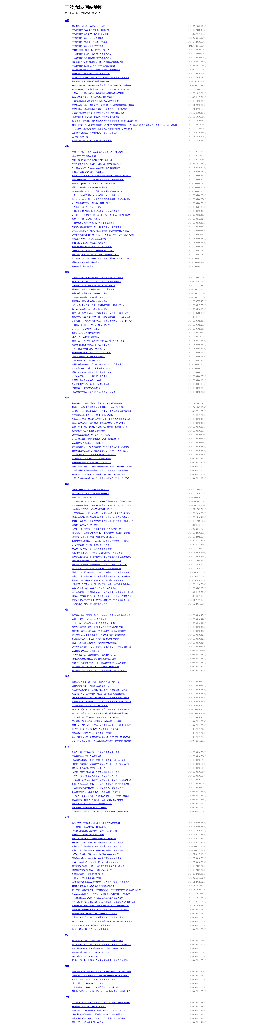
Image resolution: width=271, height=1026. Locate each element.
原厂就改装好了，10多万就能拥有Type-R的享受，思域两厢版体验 (100, 447)
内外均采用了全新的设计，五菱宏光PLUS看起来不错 (95, 987)
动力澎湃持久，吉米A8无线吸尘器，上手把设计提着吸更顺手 (99, 694)
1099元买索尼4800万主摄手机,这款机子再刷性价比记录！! (97, 168)
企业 (67, 817)
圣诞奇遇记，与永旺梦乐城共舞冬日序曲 (90, 604)
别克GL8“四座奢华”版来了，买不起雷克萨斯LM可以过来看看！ (100, 663)
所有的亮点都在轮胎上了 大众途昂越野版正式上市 (94, 659)
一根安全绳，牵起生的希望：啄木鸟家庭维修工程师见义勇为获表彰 (101, 576)
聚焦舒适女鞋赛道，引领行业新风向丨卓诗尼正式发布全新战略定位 (101, 557)
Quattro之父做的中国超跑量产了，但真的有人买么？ (95, 655)
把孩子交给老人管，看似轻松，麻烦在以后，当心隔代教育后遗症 (100, 784)
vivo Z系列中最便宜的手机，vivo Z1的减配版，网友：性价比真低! (101, 215)
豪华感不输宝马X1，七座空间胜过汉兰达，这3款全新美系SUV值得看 (102, 467)
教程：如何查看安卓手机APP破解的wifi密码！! (92, 160)
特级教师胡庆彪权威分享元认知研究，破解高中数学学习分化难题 (100, 541)
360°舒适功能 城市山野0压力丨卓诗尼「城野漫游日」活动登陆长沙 (101, 501)
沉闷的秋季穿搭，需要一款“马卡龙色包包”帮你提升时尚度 (97, 627)
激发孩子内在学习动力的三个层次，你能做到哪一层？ (95, 772)
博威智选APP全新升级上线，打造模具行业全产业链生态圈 (97, 62)
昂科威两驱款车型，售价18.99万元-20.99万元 (91, 463)
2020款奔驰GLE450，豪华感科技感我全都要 (91, 925)
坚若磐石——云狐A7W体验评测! (86, 388)
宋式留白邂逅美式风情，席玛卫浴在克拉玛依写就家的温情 (97, 898)
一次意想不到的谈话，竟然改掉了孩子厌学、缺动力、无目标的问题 (101, 780)
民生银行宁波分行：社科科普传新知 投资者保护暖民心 (96, 70)
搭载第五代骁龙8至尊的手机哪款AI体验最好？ (92, 870)
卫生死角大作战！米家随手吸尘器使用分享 (91, 686)
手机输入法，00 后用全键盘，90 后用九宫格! (91, 325)
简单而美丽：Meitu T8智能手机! (86, 361)
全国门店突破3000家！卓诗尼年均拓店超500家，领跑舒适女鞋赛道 (101, 513)
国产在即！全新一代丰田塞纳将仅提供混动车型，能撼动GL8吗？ (100, 910)
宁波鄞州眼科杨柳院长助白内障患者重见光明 (92, 58)
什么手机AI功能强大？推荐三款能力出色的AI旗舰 (94, 839)
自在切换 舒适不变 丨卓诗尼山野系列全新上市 (92, 509)
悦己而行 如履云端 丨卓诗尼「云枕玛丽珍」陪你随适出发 (97, 553)
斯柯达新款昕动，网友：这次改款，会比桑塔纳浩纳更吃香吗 (98, 1018)
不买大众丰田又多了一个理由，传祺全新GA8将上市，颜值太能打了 (101, 725)
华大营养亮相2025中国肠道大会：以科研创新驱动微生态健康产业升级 (102, 592)
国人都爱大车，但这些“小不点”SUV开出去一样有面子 (95, 667)
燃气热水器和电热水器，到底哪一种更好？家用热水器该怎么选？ (100, 698)
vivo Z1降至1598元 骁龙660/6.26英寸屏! (89, 349)
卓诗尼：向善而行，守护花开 (85, 525)
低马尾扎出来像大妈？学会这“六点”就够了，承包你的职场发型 (99, 631)
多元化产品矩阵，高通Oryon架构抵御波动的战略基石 (95, 854)
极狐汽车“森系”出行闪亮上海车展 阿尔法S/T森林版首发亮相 (98, 407)
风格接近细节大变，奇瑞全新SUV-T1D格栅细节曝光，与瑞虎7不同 (101, 991)
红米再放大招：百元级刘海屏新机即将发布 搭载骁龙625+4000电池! (101, 258)
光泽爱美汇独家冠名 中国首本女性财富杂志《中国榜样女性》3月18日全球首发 (106, 890)
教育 (67, 746)
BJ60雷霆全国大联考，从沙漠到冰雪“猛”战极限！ (93, 415)
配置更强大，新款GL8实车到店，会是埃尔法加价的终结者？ (98, 800)
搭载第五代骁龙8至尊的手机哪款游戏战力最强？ (93, 289)
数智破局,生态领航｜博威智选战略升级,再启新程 (93, 97)
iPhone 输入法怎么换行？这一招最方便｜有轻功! (93, 251)
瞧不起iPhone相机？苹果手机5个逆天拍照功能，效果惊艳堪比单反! (101, 176)
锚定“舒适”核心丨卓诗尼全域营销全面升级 (90, 494)
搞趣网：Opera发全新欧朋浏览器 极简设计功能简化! (95, 184)
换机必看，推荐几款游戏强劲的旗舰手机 (90, 293)
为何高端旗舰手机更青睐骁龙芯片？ (88, 297)
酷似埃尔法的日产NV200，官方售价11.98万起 (92, 733)
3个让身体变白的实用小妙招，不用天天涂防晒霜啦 (94, 623)
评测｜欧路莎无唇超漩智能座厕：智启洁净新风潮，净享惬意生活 (100, 709)
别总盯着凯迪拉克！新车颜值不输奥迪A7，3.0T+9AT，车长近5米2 (101, 737)
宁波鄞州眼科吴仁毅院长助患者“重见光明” (90, 34)
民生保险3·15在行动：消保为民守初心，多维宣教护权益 (96, 569)
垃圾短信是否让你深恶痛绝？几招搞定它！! (91, 345)
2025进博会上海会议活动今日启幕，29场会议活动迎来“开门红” (99, 109)
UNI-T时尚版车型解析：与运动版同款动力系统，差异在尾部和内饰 (101, 741)
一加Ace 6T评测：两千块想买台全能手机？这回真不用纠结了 (98, 843)
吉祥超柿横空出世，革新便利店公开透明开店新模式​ (94, 133)
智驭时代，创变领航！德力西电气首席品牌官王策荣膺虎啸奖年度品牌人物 (104, 121)
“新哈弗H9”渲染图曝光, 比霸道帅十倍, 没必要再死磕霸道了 (98, 1014)
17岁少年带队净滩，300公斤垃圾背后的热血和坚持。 (95, 588)
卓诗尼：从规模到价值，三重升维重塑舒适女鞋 (92, 549)
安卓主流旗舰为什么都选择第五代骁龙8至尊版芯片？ (95, 862)
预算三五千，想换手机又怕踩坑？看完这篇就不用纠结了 (96, 846)
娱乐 (67, 484)
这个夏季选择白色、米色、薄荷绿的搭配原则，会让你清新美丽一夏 (101, 647)
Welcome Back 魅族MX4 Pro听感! (86, 329)
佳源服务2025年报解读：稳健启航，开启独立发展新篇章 (96, 561)
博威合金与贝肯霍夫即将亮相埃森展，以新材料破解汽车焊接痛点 (100, 517)
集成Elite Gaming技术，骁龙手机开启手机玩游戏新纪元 (96, 823)
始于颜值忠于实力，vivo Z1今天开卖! (88, 357)
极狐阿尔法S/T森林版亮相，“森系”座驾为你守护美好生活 (97, 403)
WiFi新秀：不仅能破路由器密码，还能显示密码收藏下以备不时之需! (102, 321)
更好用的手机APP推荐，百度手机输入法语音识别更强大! (97, 191)
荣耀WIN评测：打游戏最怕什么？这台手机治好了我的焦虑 (97, 278)
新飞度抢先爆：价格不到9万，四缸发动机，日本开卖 (95, 729)
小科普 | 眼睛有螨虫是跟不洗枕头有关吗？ (90, 50)
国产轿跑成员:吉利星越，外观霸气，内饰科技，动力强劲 (97, 721)
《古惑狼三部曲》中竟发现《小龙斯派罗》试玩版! (94, 392)
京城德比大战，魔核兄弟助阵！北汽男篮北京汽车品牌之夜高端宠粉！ (102, 411)
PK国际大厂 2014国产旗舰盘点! (86, 337)
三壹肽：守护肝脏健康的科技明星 (87, 878)
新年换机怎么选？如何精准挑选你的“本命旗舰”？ (93, 286)
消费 (67, 997)
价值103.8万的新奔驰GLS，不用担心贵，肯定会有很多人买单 (99, 474)
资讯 (67, 20)
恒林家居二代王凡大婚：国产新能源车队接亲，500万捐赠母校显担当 (102, 584)
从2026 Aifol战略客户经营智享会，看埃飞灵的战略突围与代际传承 (101, 894)
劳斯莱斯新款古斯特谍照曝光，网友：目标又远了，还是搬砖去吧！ (101, 470)
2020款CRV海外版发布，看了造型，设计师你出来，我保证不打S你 (101, 1003)
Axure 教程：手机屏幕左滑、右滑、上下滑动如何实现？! (97, 164)
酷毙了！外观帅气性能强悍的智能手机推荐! (91, 187)
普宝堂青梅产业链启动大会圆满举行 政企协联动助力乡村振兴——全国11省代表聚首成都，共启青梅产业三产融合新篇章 (124, 125)
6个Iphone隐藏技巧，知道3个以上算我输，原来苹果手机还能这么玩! (102, 231)
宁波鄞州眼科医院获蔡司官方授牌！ (88, 46)
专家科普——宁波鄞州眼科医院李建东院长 (91, 74)
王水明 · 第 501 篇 (80, 137)
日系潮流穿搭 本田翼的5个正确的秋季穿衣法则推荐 (94, 643)
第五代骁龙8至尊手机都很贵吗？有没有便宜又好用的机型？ (98, 866)
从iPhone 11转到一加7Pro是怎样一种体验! (90, 309)
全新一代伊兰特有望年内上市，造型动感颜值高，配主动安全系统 (100, 478)
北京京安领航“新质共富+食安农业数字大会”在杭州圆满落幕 (98, 113)
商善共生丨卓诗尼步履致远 (84, 498)
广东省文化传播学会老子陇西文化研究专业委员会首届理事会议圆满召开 (103, 902)
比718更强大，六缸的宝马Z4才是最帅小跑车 (91, 459)
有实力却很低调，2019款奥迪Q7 (86, 956)
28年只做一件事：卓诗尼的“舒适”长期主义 (90, 490)
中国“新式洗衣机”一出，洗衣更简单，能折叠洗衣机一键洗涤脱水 (100, 713)
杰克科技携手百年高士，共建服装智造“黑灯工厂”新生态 (96, 529)
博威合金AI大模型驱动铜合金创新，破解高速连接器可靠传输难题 (100, 572)
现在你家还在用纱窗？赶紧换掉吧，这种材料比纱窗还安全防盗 (99, 690)
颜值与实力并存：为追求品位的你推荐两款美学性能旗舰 (96, 858)
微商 (67, 966)
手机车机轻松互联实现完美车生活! (87, 262)
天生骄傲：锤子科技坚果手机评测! (87, 207)
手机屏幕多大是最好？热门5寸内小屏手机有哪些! (93, 223)
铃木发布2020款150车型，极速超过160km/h (91, 435)
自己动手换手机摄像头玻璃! (84, 156)
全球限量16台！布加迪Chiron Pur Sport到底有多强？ (94, 914)
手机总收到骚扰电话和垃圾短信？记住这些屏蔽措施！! (96, 211)
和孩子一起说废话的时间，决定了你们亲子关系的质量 (95, 752)
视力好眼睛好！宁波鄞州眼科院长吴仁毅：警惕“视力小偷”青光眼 (100, 89)
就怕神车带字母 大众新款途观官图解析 (89, 431)
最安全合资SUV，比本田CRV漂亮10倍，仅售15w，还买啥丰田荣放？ (102, 921)
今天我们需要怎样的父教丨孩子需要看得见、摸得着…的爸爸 (98, 788)
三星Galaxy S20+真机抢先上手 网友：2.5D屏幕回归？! (95, 255)
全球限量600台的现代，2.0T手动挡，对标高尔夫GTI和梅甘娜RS (100, 812)
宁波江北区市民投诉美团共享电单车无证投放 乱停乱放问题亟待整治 (102, 129)
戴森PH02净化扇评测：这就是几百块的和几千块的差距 (96, 682)
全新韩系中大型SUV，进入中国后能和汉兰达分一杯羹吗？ (97, 941)
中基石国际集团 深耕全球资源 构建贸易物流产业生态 (95, 101)
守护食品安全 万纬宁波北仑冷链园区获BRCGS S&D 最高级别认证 (101, 600)
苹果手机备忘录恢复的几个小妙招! (87, 380)
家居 (67, 676)
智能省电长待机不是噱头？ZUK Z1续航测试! (91, 353)
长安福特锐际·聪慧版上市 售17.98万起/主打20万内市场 (96, 792)
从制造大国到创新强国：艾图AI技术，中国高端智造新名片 (98, 580)
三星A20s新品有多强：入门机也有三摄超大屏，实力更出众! (98, 364)
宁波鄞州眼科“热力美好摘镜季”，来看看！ (90, 42)
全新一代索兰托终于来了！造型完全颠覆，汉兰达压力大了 (97, 917)
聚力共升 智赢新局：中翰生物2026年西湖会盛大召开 (95, 537)
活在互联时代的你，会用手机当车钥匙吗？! (91, 384)
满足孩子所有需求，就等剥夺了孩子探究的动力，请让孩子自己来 (100, 764)
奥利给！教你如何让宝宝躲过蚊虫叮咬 (89, 768)
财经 (67, 146)
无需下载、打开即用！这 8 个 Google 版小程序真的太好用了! (98, 341)
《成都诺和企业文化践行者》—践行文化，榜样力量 (94, 831)
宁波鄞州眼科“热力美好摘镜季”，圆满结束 (90, 30)
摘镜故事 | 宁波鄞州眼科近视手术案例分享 (90, 81)
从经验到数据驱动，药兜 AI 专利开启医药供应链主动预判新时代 (100, 906)
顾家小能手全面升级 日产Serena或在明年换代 (92, 952)
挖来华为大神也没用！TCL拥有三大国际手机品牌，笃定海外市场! (101, 199)
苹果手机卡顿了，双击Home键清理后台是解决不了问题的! (97, 152)
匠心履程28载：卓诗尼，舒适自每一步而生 (91, 545)
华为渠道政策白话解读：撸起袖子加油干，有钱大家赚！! (97, 227)
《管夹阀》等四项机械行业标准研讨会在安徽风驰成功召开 (97, 117)
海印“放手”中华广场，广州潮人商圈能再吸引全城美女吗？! (98, 305)
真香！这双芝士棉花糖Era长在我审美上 (89, 619)
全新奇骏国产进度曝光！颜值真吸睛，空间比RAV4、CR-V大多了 (100, 451)
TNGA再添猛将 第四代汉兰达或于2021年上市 (92, 804)
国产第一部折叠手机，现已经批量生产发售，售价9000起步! (98, 180)
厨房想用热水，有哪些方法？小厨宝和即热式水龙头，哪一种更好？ (101, 702)
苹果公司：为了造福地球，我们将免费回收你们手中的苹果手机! (100, 313)
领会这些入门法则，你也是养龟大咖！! (89, 243)
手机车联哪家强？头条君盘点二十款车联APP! (92, 372)
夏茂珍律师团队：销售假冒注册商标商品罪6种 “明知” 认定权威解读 (101, 85)
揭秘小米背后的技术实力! (83, 266)
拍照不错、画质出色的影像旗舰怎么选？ (90, 301)
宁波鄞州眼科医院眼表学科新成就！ (88, 38)
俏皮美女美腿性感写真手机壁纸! (86, 219)
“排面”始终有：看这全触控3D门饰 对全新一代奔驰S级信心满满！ (100, 976)
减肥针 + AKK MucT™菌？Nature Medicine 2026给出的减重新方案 (100, 78)
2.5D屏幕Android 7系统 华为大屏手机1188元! (91, 368)
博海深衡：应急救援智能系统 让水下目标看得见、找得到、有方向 (101, 533)
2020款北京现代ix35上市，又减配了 (87, 443)
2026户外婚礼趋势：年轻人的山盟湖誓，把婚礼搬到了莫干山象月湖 (101, 505)
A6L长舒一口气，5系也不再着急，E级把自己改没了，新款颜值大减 (101, 945)
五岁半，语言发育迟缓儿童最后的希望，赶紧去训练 (94, 776)
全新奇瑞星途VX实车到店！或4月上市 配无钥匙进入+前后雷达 (99, 671)
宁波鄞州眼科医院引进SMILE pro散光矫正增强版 (93, 66)
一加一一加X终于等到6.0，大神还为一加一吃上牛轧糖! (96, 195)
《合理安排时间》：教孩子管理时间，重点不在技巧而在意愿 (98, 760)
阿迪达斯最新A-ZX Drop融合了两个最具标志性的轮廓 (95, 639)
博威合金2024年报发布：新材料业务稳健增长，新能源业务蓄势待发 (101, 596)
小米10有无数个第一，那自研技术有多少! (90, 376)
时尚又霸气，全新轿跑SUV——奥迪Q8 (89, 983)
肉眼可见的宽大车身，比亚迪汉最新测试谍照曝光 (93, 980)
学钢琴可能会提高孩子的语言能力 (87, 756)
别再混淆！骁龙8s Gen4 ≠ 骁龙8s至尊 (88, 835)
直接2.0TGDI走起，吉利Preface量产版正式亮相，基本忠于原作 (99, 427)
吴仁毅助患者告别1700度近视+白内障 (88, 26)
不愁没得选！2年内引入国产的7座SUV (89, 1022)
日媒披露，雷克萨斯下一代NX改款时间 (89, 1007)
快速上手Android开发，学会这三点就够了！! (91, 239)
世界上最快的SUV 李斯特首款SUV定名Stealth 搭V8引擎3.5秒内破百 (101, 972)
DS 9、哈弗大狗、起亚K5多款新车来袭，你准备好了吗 (96, 439)
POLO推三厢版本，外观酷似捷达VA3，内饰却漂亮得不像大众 (99, 948)
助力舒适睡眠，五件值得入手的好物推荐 (90, 706)
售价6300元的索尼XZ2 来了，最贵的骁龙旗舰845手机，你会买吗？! (101, 317)
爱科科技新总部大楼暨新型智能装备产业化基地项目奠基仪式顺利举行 (102, 521)
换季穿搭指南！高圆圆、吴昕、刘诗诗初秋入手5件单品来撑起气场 (101, 615)
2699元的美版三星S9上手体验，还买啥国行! (91, 203)
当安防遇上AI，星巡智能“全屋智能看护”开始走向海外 (95, 717)
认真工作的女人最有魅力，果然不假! (88, 172)
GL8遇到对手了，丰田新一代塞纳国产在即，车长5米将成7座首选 (100, 796)
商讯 (67, 935)
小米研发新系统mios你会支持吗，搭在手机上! (92, 247)
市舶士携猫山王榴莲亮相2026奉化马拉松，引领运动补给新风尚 (99, 565)
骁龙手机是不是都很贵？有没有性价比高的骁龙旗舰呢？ (96, 282)
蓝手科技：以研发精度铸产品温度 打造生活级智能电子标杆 (98, 93)
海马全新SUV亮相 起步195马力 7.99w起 (89, 808)
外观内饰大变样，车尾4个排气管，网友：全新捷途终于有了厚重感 (101, 419)
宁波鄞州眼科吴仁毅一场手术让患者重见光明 (92, 54)
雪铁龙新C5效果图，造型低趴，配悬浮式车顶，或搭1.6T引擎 (98, 423)
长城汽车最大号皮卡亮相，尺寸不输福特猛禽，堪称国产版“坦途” (100, 960)
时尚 (67, 609)
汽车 (67, 397)
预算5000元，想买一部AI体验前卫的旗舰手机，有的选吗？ (98, 850)
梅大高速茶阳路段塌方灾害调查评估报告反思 (92, 141)
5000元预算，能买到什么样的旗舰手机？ (90, 827)
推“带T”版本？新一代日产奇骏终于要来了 (90, 929)
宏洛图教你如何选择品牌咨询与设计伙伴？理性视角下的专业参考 (100, 882)
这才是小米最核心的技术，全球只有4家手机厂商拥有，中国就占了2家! (103, 235)
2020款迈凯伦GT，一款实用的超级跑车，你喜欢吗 (94, 455)
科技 (67, 272)
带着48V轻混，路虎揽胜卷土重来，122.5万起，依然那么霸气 (98, 1011)
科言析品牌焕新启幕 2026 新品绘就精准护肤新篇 (93, 886)
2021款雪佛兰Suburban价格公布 (85, 651)
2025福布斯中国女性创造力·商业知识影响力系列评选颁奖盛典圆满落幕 (103, 105)
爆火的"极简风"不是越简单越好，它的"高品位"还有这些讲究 (98, 635)
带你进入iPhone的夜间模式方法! (86, 333)
